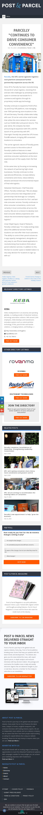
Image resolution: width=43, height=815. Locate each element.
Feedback (30, 789)
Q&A (5, 799)
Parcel (29, 48)
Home (5, 768)
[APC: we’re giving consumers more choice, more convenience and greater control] (21, 466)
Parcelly (7, 77)
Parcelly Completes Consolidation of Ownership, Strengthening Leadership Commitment (18, 449)
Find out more (12, 341)
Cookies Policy (17, 789)
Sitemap (5, 789)
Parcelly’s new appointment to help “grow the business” (21, 515)
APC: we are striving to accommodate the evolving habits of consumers (19, 493)
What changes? (11, 556)
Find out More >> (8, 759)
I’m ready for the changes (14, 540)
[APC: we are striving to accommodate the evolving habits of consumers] (21, 488)
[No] (40, 809)
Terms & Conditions (11, 796)
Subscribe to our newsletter (19, 676)
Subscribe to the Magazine (21, 617)
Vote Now (22, 562)
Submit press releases (12, 792)
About (5, 776)
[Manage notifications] (4, 810)
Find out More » (13, 741)
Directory (6, 770)
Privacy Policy (28, 796)
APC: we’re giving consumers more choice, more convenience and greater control (19, 472)
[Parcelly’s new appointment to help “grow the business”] (21, 510)
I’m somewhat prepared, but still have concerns (20, 545)
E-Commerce (22, 48)
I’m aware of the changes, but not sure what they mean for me (21, 551)
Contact (6, 779)
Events (5, 773)
